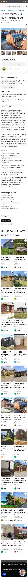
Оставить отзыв (6, 220)
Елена (5, 267)
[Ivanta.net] (4, 1)
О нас (15, 562)
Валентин (6, 330)
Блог (11, 562)
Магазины (6, 562)
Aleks (5, 457)
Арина (5, 299)
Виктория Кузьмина (8, 520)
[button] (24, 38)
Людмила (19, 520)
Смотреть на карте (8, 87)
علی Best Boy (20, 267)
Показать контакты (14, 64)
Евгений (9, 68)
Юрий (5, 425)
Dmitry (18, 362)
